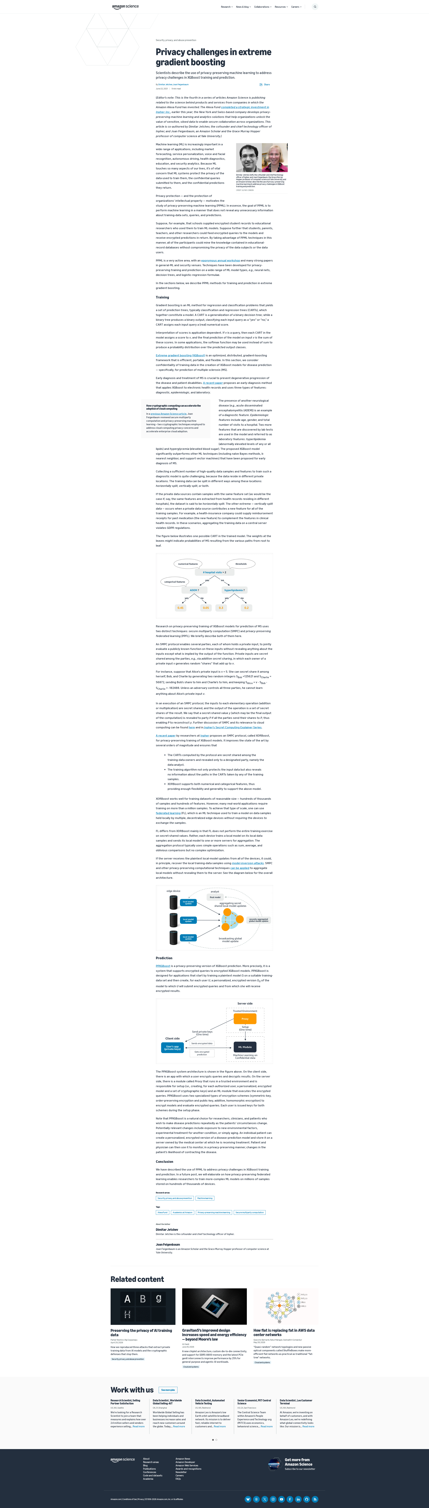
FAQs (178, 1479)
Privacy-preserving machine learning (214, 1212)
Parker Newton (117, 1339)
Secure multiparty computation (250, 1212)
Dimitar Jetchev (167, 1229)
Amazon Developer (185, 1462)
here (192, 727)
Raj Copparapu (131, 1339)
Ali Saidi (185, 1344)
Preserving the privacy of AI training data (141, 1332)
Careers (295, 6)
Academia (148, 1479)
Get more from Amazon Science (298, 1461)
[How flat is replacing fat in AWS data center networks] (286, 1306)
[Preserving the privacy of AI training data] (143, 1306)
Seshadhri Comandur (292, 1339)
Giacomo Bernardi (261, 1339)
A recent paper (213, 383)
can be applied (239, 868)
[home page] (125, 6)
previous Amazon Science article (169, 413)
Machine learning (204, 1198)
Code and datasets (152, 1475)
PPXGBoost (163, 966)
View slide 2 (216, 1440)
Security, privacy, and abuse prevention (176, 40)
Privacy (141, 1499)
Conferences (149, 1472)
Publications (149, 1468)
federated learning (168, 813)
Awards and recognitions (188, 1468)
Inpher (204, 735)
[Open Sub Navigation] (232, 7)
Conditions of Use (129, 1499)
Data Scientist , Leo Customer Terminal (296, 1402)
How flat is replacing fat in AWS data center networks (284, 1332)
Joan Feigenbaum (168, 1244)
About (146, 1458)
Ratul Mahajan (276, 1339)
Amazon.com (116, 1499)
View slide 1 (213, 1440)
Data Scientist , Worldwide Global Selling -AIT (167, 1402)
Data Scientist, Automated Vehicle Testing (210, 1402)
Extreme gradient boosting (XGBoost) (180, 355)
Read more (139, 1426)
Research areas (151, 1462)
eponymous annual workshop (220, 260)
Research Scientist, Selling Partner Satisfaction (125, 1402)
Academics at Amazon (182, 1212)
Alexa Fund (162, 1212)
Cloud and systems (191, 1367)
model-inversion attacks (248, 863)
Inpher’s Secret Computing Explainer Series (232, 727)
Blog (145, 1465)
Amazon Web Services (187, 1465)
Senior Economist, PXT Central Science (254, 1402)
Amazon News (183, 1458)
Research (226, 6)
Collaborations (261, 6)
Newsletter (181, 1472)
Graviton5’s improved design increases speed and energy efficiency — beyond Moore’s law (214, 1334)
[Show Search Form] (315, 6)
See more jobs (168, 1389)
